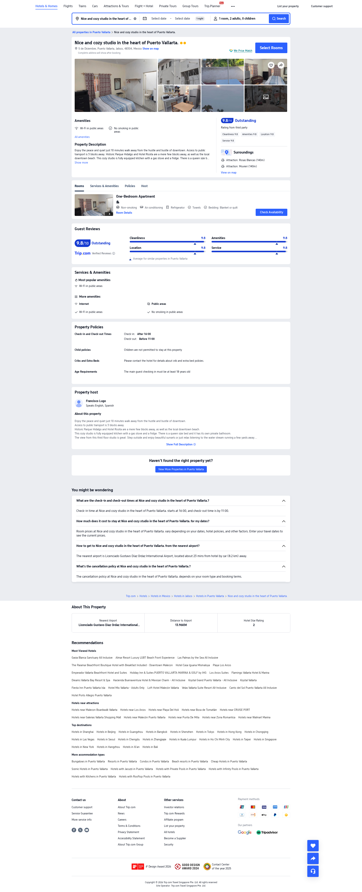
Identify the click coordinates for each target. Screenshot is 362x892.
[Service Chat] (313, 871)
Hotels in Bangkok (156, 731)
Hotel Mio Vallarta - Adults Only (126, 687)
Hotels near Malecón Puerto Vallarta (144, 717)
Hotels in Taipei (242, 739)
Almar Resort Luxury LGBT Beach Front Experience (145, 657)
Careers (122, 819)
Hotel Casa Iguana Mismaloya (193, 665)
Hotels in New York (83, 746)
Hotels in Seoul (106, 739)
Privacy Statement (128, 832)
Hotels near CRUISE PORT (235, 709)
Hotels (143, 596)
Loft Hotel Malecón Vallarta (163, 687)
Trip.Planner (212, 6)
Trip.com (131, 596)
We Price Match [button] (243, 50)
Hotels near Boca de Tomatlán (199, 709)
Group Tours (190, 6)
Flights (68, 6)
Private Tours (167, 6)
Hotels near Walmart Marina (254, 717)
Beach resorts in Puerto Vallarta (190, 761)
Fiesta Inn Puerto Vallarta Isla (88, 687)
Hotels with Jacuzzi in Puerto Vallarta (132, 768)
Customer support (82, 807)
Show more (81, 162)
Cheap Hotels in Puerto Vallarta (229, 761)
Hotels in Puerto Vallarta (210, 596)
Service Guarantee (82, 813)
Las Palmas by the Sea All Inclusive (198, 657)
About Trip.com (127, 807)
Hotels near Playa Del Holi (164, 709)
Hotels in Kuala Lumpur (182, 739)
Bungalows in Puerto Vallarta (88, 761)
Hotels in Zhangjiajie (154, 739)
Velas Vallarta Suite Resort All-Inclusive (204, 687)
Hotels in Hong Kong (229, 731)
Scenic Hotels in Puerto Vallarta (90, 768)
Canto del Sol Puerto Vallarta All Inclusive (253, 687)
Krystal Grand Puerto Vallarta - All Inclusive (212, 680)
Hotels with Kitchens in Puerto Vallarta (94, 776)
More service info (82, 819)
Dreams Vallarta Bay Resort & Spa (91, 680)
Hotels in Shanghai (83, 731)
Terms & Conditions (129, 825)
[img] (116, 85)
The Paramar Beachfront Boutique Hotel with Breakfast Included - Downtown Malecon (122, 665)
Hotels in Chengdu (129, 739)
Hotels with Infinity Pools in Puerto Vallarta (233, 768)
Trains (82, 6)
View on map (228, 172)
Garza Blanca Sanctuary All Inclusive (92, 657)
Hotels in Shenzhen (181, 731)
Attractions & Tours (116, 6)
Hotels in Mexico (160, 596)
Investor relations (174, 807)
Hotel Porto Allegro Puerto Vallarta (92, 695)
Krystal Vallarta (248, 680)
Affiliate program (173, 819)
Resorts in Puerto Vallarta (122, 761)
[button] (233, 6)
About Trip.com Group (130, 844)
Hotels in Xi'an (131, 746)
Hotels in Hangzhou (108, 746)
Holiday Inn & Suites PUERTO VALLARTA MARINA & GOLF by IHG (168, 672)
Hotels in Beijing (106, 731)
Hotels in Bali (150, 746)
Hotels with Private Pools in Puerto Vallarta (181, 768)
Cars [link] (95, 6)
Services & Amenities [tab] (104, 186)
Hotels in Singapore (265, 739)
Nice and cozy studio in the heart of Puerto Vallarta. (126, 42)
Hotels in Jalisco (183, 596)
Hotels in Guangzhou (131, 731)
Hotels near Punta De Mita (183, 717)
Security (168, 844)
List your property (174, 825)
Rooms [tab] (79, 186)
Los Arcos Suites (219, 672)
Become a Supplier (175, 838)
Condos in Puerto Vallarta (154, 761)
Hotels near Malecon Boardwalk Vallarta (94, 709)
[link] (288, 6)
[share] (313, 858)
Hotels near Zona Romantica (218, 717)
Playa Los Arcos (222, 665)
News (121, 813)
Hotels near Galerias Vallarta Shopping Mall (96, 717)
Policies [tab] (130, 186)
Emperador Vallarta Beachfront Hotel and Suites (99, 672)
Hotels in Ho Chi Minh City (214, 739)
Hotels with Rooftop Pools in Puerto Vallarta (144, 776)
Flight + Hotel (144, 6)
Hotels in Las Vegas (83, 739)
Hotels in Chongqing (256, 731)
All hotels (169, 832)
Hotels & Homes (46, 6)
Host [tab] (144, 186)
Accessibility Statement (131, 838)
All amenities (82, 136)
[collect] (313, 845)
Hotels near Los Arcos (133, 709)
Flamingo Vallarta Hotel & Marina (250, 672)
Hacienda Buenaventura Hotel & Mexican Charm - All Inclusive (149, 680)
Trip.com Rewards (174, 813)
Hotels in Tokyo (205, 731)
